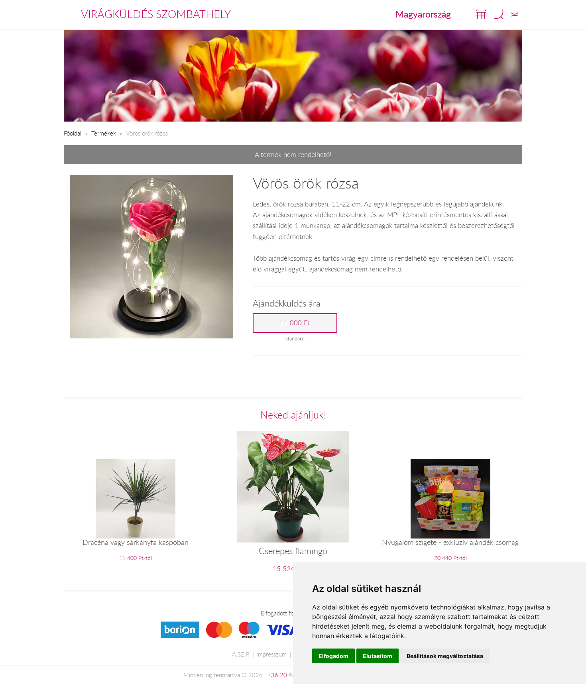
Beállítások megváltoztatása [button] (445, 656)
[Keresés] (498, 14)
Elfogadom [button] (333, 656)
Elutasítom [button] (377, 656)
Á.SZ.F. (241, 654)
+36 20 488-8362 (291, 675)
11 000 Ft (295, 322)
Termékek (103, 133)
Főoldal (72, 133)
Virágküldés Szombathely (156, 14)
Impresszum (271, 654)
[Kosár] (481, 14)
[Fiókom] (514, 14)
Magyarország (423, 14)
